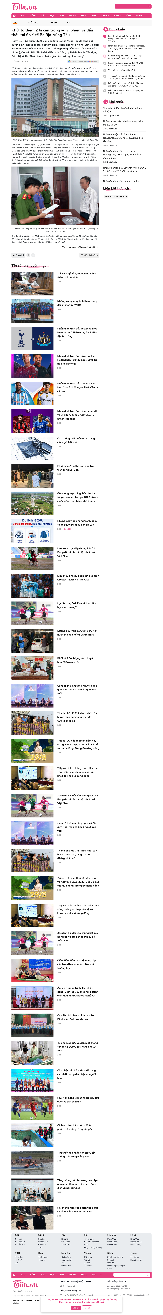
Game (139, 15)
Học (52, 15)
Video (117, 15)
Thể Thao (33, 23)
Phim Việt (111, 1239)
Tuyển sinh (89, 1239)
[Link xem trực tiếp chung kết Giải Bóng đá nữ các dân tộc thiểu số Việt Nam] (32, 558)
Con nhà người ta (91, 1241)
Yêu (43, 15)
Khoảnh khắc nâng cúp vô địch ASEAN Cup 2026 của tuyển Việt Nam (125, 64)
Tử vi (63, 1262)
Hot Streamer (136, 1260)
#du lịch (67, 529)
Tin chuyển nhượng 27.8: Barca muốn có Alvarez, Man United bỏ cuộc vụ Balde (126, 77)
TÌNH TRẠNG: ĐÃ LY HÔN (116, 196)
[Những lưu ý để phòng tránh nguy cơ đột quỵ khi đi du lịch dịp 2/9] (32, 531)
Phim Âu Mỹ (112, 1241)
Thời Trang (42, 1257)
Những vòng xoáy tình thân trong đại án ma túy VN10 (123, 123)
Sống (33, 15)
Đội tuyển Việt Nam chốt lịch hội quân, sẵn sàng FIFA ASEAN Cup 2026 (125, 84)
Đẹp (94, 15)
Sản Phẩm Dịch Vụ (115, 1257)
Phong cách (43, 1241)
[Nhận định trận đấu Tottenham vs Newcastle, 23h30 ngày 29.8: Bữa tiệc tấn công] (32, 339)
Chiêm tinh (66, 1257)
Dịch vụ (110, 1262)
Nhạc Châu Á (136, 1241)
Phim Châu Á (113, 1244)
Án (68, 23)
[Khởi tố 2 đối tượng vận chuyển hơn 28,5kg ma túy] (32, 668)
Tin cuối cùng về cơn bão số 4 (121, 70)
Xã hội (87, 1262)
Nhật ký (64, 1239)
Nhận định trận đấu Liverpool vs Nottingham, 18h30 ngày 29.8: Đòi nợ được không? (122, 155)
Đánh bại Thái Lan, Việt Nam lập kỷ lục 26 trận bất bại (125, 92)
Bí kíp (86, 1244)
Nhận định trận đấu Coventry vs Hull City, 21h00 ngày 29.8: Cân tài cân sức (124, 169)
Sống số (110, 1260)
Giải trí (87, 1260)
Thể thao (88, 1265)
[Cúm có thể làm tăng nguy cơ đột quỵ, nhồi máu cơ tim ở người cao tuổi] (32, 696)
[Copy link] (33, 255)
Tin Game (134, 1257)
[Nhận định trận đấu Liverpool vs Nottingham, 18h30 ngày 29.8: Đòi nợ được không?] (32, 366)
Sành (128, 15)
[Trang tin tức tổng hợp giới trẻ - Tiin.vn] (24, 6)
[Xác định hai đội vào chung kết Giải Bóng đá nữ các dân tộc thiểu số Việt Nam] (32, 805)
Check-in (42, 1244)
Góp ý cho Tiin (91, 255)
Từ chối (87, 1307)
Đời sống (88, 1257)
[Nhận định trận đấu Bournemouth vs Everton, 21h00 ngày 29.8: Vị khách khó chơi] (32, 421)
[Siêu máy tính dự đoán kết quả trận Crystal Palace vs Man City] (32, 586)
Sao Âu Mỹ (20, 1244)
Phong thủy (66, 1265)
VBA (40, 1247)
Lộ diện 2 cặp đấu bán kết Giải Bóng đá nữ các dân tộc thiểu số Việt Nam (126, 57)
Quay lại (19, 255)
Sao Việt (18, 1239)
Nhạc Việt (134, 1239)
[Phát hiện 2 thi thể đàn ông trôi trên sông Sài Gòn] (32, 476)
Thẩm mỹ (42, 1260)
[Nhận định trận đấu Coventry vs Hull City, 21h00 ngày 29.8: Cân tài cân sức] (32, 393)
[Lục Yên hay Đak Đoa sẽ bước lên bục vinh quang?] (32, 613)
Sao (23, 15)
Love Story (65, 1241)
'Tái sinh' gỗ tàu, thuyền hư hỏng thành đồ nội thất (123, 110)
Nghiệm (105, 15)
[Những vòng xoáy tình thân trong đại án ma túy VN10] (32, 311)
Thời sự (52, 23)
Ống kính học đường (93, 1247)
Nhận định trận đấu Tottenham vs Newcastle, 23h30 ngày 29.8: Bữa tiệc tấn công (123, 138)
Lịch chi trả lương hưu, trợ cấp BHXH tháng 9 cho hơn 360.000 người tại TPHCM (124, 39)
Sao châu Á (20, 1241)
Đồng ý (76, 1307)
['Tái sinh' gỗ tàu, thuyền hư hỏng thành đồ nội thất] (32, 283)
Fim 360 (72, 15)
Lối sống (41, 1239)
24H (62, 15)
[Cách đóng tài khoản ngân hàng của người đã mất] (32, 448)
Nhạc (84, 15)
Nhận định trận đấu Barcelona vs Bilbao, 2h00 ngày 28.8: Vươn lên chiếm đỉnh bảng (126, 48)
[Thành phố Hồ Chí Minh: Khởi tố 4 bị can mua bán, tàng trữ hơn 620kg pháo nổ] (32, 723)
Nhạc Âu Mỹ (135, 1244)
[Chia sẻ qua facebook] (28, 255)
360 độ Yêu (66, 1244)
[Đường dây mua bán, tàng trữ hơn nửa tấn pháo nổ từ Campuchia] (32, 641)
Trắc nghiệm (66, 1260)
